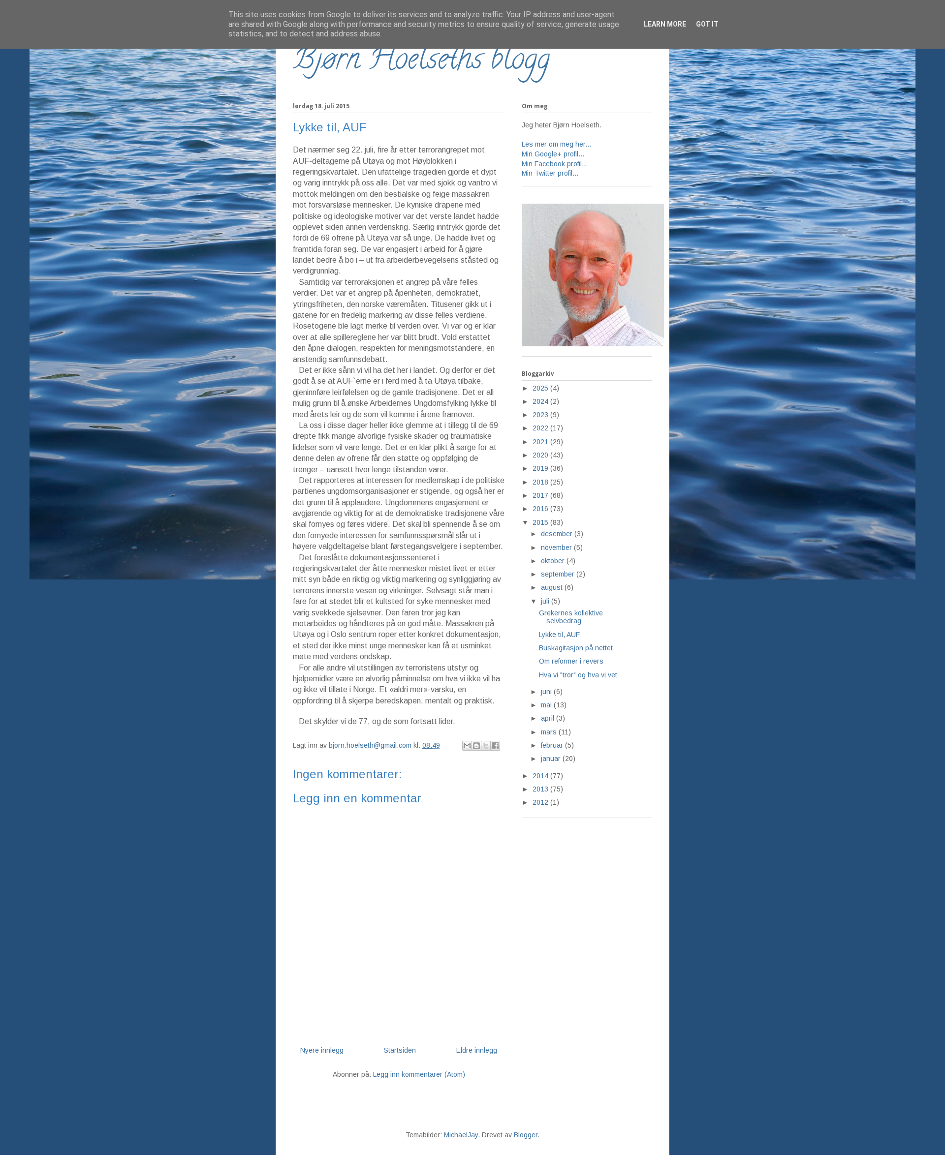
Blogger (525, 1135)
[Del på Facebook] (495, 746)
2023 (541, 415)
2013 (541, 789)
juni (547, 692)
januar (552, 758)
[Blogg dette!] (476, 746)
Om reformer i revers (571, 661)
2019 (541, 468)
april (548, 718)
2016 (541, 509)
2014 (541, 776)
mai (547, 705)
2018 (541, 482)
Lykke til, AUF (559, 634)
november (557, 547)
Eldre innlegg (476, 1050)
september (558, 574)
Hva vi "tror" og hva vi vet (578, 675)
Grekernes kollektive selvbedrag (571, 617)
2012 (541, 802)
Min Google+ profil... (553, 154)
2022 (541, 428)
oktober (554, 561)
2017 (541, 495)
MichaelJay (461, 1135)
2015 (541, 522)
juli (546, 601)
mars (550, 732)
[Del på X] (486, 746)
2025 (541, 388)
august (553, 587)
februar (553, 745)
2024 (541, 401)
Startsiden (400, 1050)
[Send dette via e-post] (467, 746)
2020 (541, 455)
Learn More (665, 24)
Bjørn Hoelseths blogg (421, 62)
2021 (541, 442)
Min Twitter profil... (550, 173)
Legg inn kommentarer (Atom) (419, 1074)
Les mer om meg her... (556, 144)
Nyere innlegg (322, 1050)
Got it (707, 24)
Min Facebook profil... (555, 164)
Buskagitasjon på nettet (576, 648)
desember (557, 534)
